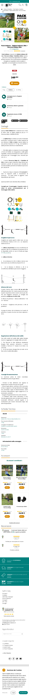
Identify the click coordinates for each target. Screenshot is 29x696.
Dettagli (4, 126)
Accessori (15, 120)
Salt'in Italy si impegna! (7, 596)
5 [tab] (7, 40)
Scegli (13, 692)
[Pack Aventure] (14, 27)
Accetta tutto (23, 692)
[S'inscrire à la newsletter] (22, 634)
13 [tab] (18, 40)
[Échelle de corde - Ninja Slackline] (7, 499)
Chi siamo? (4, 593)
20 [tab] (28, 40)
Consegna (4, 600)
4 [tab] (5, 40)
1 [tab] (1, 40)
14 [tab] (19, 40)
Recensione (24, 120)
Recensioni (6, 526)
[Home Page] (2, 9)
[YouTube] (20, 658)
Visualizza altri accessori (14, 523)
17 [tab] (23, 40)
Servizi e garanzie (6, 598)
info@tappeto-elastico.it (9, 622)
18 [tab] (25, 40)
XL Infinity (18, 90)
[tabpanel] (14, 27)
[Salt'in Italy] (10, 5)
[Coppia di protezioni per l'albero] (21, 499)
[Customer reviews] (8, 609)
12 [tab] (16, 40)
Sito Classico (7, 653)
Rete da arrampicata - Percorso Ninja (21, 478)
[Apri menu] (2, 4)
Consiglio (4, 603)
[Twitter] (17, 658)
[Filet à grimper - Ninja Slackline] (21, 470)
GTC (3, 601)
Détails (14, 64)
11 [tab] (15, 40)
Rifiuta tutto (4, 692)
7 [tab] (9, 40)
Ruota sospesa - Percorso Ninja (7, 478)
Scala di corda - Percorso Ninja (7, 507)
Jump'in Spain (7, 647)
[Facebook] (13, 658)
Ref (4, 51)
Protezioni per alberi (22, 506)
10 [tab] (14, 40)
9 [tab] (12, 40)
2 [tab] (2, 40)
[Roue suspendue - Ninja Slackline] (7, 470)
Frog (4, 90)
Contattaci (4, 595)
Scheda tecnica (4, 121)
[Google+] (10, 658)
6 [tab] (8, 40)
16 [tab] (22, 40)
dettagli (10, 99)
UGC (6, 601)
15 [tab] (21, 40)
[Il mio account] (22, 5)
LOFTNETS (6, 643)
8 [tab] (11, 40)
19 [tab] (26, 40)
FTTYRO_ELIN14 (5, 253)
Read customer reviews (9, 616)
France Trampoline (8, 648)
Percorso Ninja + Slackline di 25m (10, 134)
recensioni (22, 51)
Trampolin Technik (8, 645)
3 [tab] (4, 40)
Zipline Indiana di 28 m (18, 132)
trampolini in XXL (16, 1)
